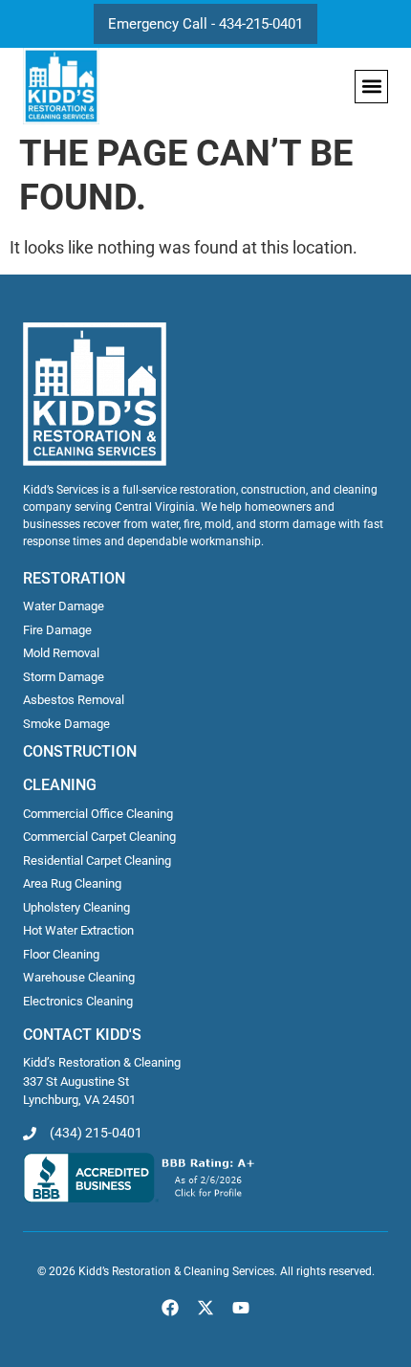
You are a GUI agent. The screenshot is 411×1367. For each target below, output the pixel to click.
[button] (371, 86)
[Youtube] (241, 1307)
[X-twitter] (205, 1307)
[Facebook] (170, 1307)
